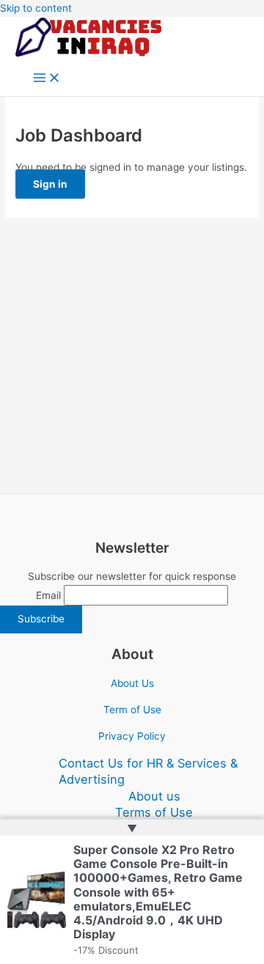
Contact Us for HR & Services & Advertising (148, 771)
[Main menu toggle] (47, 79)
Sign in (50, 184)
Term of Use (132, 709)
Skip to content (36, 8)
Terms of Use (154, 812)
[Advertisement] (132, 355)
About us (154, 796)
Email (48, 595)
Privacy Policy (132, 736)
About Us (132, 683)
